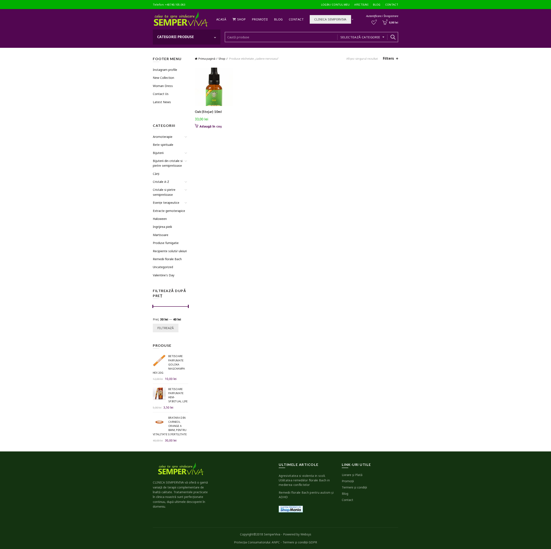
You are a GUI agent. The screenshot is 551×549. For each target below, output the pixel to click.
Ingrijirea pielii (162, 227)
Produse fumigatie (166, 243)
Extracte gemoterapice (169, 211)
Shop (241, 19)
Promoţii (260, 19)
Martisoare (160, 235)
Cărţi (156, 174)
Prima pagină (206, 59)
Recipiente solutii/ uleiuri (170, 251)
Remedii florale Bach (167, 259)
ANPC (276, 542)
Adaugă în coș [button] (211, 126)
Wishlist (376, 20)
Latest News (162, 102)
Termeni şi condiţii (354, 487)
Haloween (160, 219)
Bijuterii (158, 153)
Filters (388, 58)
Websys (305, 534)
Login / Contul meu (335, 4)
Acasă (221, 19)
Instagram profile (165, 70)
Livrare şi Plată (352, 475)
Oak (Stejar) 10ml (208, 112)
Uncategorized (163, 267)
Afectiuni (361, 4)
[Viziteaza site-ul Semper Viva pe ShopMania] (291, 509)
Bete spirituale (163, 145)
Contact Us (161, 94)
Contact (391, 4)
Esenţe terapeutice (166, 203)
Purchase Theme (164, 110)
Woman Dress (163, 86)
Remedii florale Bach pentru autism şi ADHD (306, 494)
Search (392, 37)
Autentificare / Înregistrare (382, 16)
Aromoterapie (162, 137)
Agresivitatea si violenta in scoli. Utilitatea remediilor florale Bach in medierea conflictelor (304, 480)
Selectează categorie (360, 37)
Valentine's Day (163, 275)
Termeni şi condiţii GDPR (300, 542)
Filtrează (165, 328)
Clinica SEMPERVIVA (330, 19)
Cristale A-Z (161, 182)
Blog (376, 4)
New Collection (163, 78)
